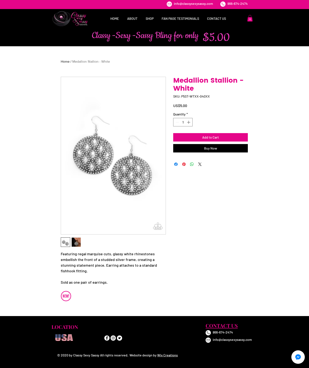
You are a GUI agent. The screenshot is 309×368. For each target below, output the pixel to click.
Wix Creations (167, 355)
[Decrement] (177, 122)
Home (65, 61)
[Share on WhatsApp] (191, 164)
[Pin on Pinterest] (183, 164)
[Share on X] (199, 164)
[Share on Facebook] (175, 164)
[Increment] (189, 122)
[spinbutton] (183, 122)
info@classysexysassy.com (193, 3)
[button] (250, 18)
